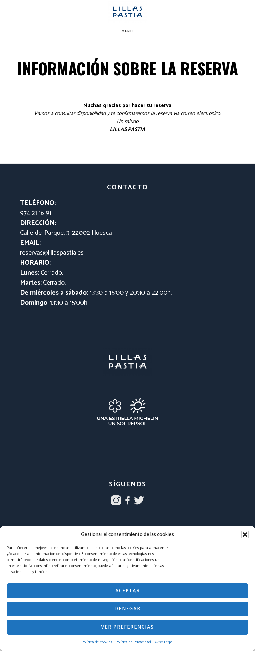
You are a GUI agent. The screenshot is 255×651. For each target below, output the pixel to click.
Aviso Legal (163, 642)
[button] (245, 534)
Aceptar (127, 591)
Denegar (127, 609)
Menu (127, 31)
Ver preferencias (127, 627)
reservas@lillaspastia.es (52, 252)
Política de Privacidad (133, 642)
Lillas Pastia (127, 12)
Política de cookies (97, 642)
